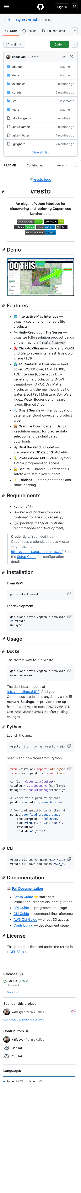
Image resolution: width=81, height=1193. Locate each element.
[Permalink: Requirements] (4, 495)
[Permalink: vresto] (4, 191)
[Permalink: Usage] (4, 639)
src (14, 101)
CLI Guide (21, 913)
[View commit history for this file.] (71, 57)
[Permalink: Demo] (4, 250)
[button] (69, 594)
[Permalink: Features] (4, 305)
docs (15, 75)
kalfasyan (16, 19)
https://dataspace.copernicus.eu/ (37, 551)
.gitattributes (21, 135)
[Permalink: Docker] (4, 651)
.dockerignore (21, 118)
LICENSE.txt (16, 952)
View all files (40, 152)
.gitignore (18, 144)
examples (18, 84)
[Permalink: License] (4, 936)
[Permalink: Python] (4, 727)
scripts (16, 92)
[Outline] (75, 165)
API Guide (21, 908)
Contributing (23, 925)
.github (17, 66)
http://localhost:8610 (23, 691)
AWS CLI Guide (25, 919)
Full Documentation (27, 888)
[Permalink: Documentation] (4, 877)
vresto (34, 19)
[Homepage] (40, 6)
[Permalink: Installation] (4, 572)
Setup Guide (26, 556)
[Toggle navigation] (6, 6)
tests (15, 109)
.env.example (21, 127)
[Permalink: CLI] (4, 849)
